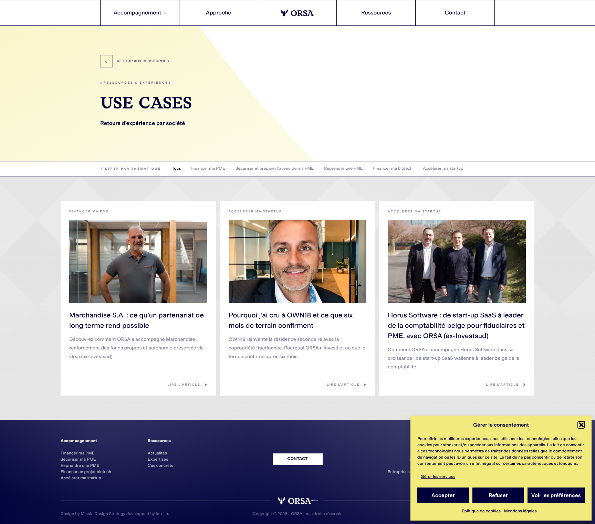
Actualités (157, 453)
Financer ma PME (208, 169)
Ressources (376, 13)
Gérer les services (438, 476)
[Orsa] (297, 13)
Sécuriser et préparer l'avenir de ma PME (275, 169)
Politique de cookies (481, 511)
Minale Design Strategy (103, 514)
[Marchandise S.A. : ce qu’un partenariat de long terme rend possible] (138, 261)
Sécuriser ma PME (78, 459)
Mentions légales (520, 511)
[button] (581, 424)
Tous (176, 169)
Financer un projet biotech (86, 472)
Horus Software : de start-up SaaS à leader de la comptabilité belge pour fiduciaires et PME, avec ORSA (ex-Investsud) (456, 325)
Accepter (443, 495)
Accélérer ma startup (443, 169)
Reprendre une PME (343, 169)
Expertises (158, 459)
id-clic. (162, 514)
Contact (455, 13)
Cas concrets (160, 465)
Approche (218, 13)
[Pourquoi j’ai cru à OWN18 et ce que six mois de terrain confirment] (298, 261)
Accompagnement (141, 13)
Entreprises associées (409, 472)
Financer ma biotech (393, 169)
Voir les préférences (556, 495)
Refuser (498, 495)
